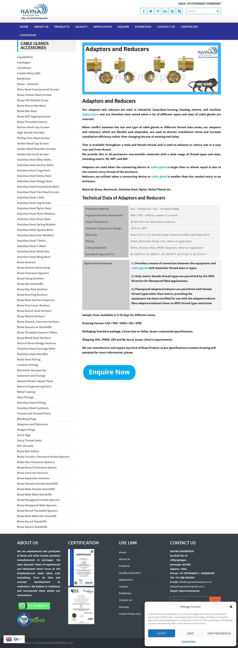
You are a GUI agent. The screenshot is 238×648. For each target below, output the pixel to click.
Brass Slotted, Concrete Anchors (38, 321)
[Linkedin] (165, 11)
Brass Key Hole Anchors (32, 289)
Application (102, 26)
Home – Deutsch (27, 84)
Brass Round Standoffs (32, 521)
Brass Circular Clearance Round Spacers (43, 456)
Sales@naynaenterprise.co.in (187, 586)
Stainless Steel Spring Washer (36, 224)
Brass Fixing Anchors (30, 278)
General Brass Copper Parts (35, 381)
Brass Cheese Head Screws (34, 95)
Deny (190, 633)
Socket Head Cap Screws (33, 143)
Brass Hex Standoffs (30, 284)
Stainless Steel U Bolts (31, 246)
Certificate (189, 26)
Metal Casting (26, 392)
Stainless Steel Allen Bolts (34, 159)
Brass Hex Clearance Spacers (36, 462)
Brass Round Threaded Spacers (37, 510)
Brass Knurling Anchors (32, 294)
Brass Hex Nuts (27, 111)
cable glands (139, 268)
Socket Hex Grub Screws (33, 154)
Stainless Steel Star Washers (35, 235)
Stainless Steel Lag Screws (34, 203)
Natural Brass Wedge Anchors (36, 343)
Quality (81, 26)
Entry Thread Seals (29, 440)
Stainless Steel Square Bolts (35, 230)
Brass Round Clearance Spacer (37, 467)
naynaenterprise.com (57, 643)
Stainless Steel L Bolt (30, 197)
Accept (161, 633)
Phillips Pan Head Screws (33, 138)
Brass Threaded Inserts (32, 122)
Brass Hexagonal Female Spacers (38, 500)
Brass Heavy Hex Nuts (31, 105)
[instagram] (172, 11)
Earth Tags (23, 435)
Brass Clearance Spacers (33, 273)
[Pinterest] (158, 11)
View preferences (219, 633)
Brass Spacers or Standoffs (34, 327)
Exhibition (143, 26)
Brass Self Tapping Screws (33, 116)
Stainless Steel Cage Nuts (33, 170)
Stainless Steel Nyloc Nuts (34, 208)
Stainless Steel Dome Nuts (34, 176)
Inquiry (123, 26)
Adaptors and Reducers (32, 424)
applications (90, 114)
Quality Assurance (130, 572)
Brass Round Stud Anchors (34, 311)
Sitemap (124, 607)
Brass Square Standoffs (32, 527)
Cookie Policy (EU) (28, 73)
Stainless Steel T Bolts (31, 240)
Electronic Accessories (31, 370)
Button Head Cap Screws (33, 127)
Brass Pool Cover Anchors (33, 305)
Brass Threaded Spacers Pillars (37, 332)
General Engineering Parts (34, 386)
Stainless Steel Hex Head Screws (38, 192)
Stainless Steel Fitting (31, 402)
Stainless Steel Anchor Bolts (35, 165)
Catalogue (28, 35)
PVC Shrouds (25, 446)
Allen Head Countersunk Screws (38, 89)
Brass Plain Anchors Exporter (36, 300)
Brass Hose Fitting (28, 359)
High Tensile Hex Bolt (31, 132)
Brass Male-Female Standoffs (36, 489)
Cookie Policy (189, 641)
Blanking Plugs (26, 419)
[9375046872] (31, 625)
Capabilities (25, 57)
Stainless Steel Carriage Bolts (36, 348)
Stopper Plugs (26, 429)
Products (62, 26)
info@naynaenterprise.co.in (195, 582)
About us (41, 26)
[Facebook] (144, 11)
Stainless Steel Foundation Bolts (38, 186)
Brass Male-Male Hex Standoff (36, 516)
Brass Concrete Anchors (32, 473)
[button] (231, 606)
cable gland (158, 167)
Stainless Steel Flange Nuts (34, 181)
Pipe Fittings (25, 397)
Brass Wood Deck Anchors (34, 338)
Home (24, 26)
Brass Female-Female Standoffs (37, 483)
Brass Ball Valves (28, 451)
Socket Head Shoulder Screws (36, 149)
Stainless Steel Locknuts (33, 408)
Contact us (166, 26)
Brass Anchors (26, 262)
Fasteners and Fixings (31, 375)
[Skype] (179, 11)
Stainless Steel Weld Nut (33, 251)
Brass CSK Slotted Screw (32, 100)
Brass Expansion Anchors (33, 478)
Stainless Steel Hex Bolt (32, 354)
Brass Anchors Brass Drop (33, 267)
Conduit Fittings (27, 365)
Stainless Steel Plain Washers (36, 213)
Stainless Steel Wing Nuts (33, 257)
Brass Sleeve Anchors (31, 316)
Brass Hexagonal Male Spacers (36, 505)
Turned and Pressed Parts (34, 413)
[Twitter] (151, 11)
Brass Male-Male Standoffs (34, 494)
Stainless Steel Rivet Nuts (34, 219)
